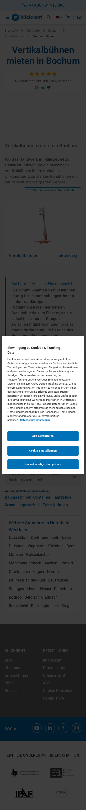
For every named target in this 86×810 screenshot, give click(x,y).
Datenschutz (27, 420)
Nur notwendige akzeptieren (43, 464)
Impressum (43, 420)
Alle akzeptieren (43, 436)
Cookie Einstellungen (43, 450)
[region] (43, 405)
